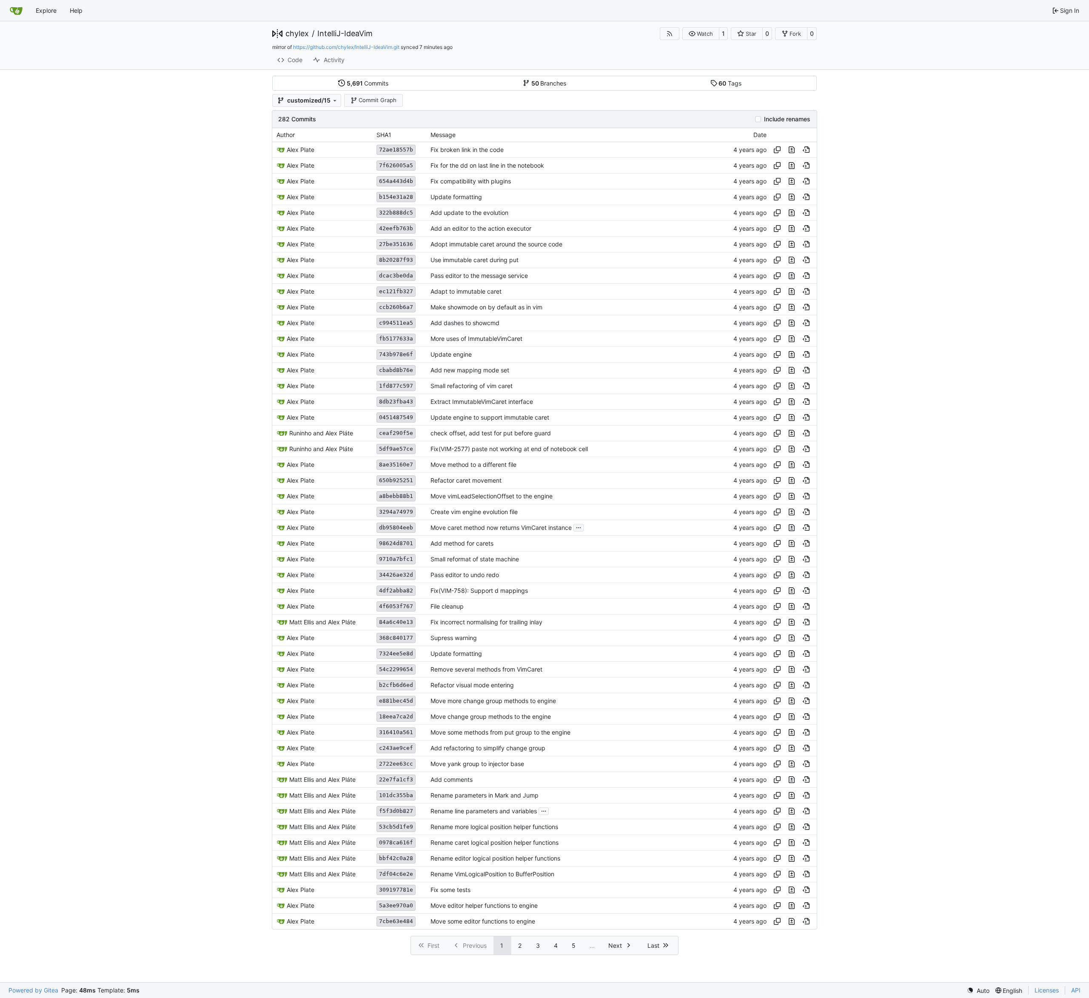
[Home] (16, 10)
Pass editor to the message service (479, 275)
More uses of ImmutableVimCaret (476, 338)
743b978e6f (396, 354)
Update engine (451, 354)
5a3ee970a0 (396, 905)
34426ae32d (396, 575)
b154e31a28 (396, 197)
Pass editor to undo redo (464, 574)
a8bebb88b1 (396, 496)
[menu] (978, 990)
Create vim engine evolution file (474, 511)
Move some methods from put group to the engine (500, 732)
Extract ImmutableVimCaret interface (481, 401)
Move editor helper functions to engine (484, 905)
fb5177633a (396, 338)
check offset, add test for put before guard (490, 433)
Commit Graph (377, 100)
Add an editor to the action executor (480, 228)
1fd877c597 (396, 386)
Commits (368, 83)
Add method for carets (461, 543)
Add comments (451, 779)
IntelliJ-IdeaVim (345, 33)
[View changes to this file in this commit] (791, 149)
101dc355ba (396, 795)
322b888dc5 (396, 212)
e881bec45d (396, 701)
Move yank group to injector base (477, 763)
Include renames (787, 119)
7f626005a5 (396, 165)
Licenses (1047, 990)
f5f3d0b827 (396, 811)
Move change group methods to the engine (490, 716)
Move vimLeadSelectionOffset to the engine (491, 496)
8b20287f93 (396, 260)
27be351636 (396, 244)
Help (76, 10)
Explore (46, 10)
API (1075, 990)
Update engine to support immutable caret (489, 417)
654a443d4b (396, 181)
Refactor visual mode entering (472, 685)
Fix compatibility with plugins (470, 181)
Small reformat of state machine (474, 559)
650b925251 (396, 480)
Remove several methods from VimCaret (486, 669)
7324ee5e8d (396, 653)
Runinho (300, 433)
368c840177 (396, 638)
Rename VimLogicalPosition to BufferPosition (492, 874)
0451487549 (396, 417)
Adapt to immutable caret (466, 291)
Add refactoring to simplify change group (487, 748)
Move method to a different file (473, 464)
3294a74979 (396, 512)
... (578, 526)
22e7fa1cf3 (396, 779)
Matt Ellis (301, 622)
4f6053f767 (396, 606)
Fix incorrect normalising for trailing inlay (486, 622)
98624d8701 (396, 543)
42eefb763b (396, 228)
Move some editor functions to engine (482, 921)
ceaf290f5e (396, 433)
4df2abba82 (396, 590)
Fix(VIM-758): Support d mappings (479, 590)
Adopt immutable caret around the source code (496, 244)
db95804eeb (396, 527)
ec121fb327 (396, 291)
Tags (729, 83)
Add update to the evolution (469, 212)
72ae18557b (396, 149)
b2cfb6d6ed (396, 685)
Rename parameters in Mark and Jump (484, 795)
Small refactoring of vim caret (471, 385)
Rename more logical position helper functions (494, 826)
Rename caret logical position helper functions (494, 842)
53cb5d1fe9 (396, 827)
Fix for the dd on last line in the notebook (487, 165)
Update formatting (456, 196)
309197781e (396, 889)
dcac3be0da (396, 275)
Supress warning (453, 637)
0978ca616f (396, 842)
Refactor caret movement (466, 480)
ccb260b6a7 (396, 307)
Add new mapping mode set (469, 370)
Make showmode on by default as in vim (486, 307)
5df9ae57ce (396, 449)
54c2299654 (396, 669)
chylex (297, 33)
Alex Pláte (339, 433)
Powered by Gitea (33, 990)
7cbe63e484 (396, 921)
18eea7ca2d (396, 716)
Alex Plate (300, 149)
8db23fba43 (396, 401)
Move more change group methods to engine (493, 700)
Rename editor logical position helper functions (495, 858)
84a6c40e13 (396, 622)
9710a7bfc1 (396, 559)
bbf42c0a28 (396, 858)
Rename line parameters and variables (483, 811)
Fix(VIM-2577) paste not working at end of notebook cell (509, 448)
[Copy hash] (777, 149)
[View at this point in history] (806, 149)
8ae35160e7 (396, 464)
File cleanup (447, 606)
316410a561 (396, 732)
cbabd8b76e (396, 370)
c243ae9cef (396, 748)
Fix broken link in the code (467, 149)
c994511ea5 (396, 323)
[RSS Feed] (669, 33)
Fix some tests (450, 889)
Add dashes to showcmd (464, 322)
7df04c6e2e (396, 874)
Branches (549, 83)
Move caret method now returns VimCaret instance (501, 527)
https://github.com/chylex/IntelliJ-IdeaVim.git (346, 47)
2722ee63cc (396, 764)
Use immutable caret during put (474, 259)
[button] (700, 33)
